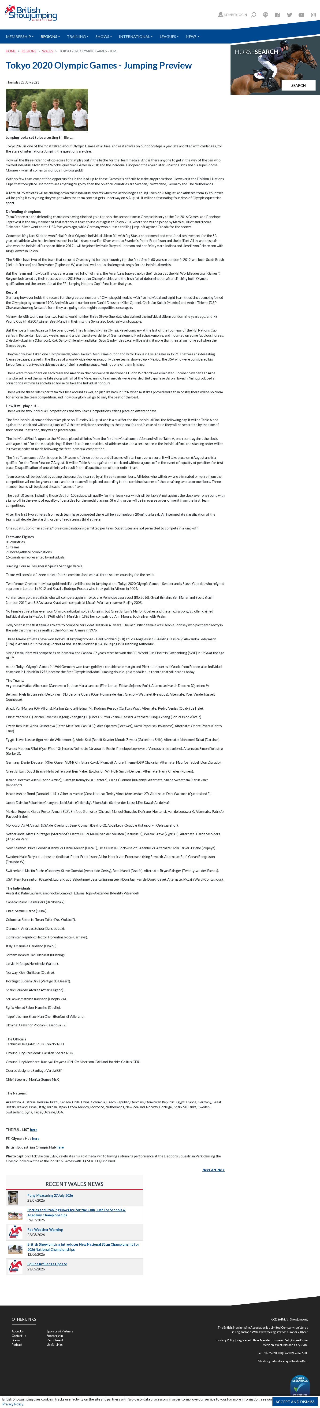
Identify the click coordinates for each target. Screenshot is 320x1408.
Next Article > (213, 1170)
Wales (47, 51)
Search (298, 85)
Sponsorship (55, 1336)
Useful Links (55, 1344)
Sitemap (17, 1340)
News (191, 36)
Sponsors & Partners (60, 1331)
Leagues (168, 36)
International (134, 36)
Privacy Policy (12, 1404)
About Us (18, 1331)
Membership (18, 36)
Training (76, 36)
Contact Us (19, 1336)
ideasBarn (301, 1361)
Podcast (17, 1344)
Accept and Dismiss (295, 1401)
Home (11, 51)
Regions (49, 36)
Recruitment (55, 1340)
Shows (102, 36)
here (33, 1130)
